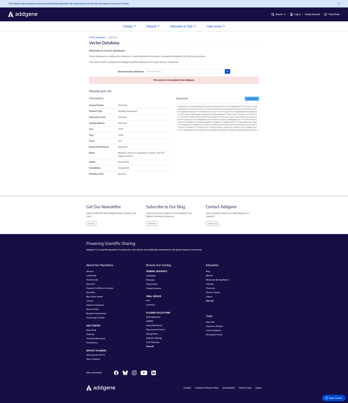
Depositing (91, 330)
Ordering (90, 334)
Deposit (151, 26)
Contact (187, 388)
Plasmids (150, 280)
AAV (148, 300)
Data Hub (210, 322)
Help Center (214, 26)
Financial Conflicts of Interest (99, 288)
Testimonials (92, 280)
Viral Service (92, 342)
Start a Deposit (93, 359)
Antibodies (151, 276)
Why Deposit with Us (95, 355)
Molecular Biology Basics (217, 280)
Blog (208, 271)
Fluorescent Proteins (155, 329)
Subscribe (152, 223)
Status (258, 388)
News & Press (92, 309)
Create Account (312, 14)
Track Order (334, 14)
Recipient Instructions (96, 313)
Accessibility (229, 388)
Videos (209, 296)
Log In (297, 14)
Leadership (91, 275)
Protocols (210, 288)
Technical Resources (95, 338)
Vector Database (97, 37)
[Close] (338, 3)
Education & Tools (181, 26)
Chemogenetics (153, 317)
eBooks (209, 275)
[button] (278, 14)
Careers (89, 301)
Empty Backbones (154, 325)
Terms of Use (245, 388)
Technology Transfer (95, 317)
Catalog (128, 26)
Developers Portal (214, 334)
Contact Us (212, 223)
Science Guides (213, 292)
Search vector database (131, 71)
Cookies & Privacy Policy (207, 388)
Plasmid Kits (152, 284)
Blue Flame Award (94, 296)
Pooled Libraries (153, 288)
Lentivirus (150, 305)
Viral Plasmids (152, 342)
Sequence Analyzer (214, 326)
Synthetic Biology (154, 338)
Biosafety (90, 292)
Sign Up (91, 223)
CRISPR (149, 321)
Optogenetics (152, 334)
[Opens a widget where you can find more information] (333, 398)
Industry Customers (95, 305)
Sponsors (90, 284)
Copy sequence (251, 99)
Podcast (209, 284)
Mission (90, 271)
